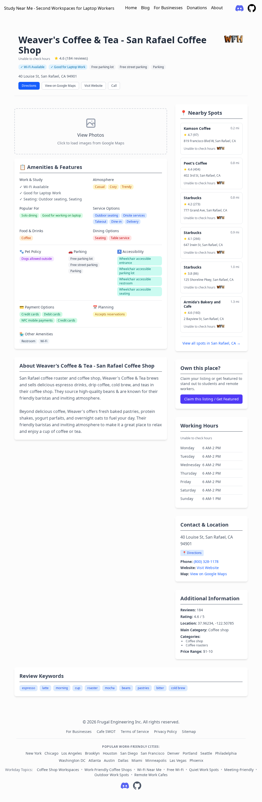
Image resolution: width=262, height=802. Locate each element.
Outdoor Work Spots (111, 774)
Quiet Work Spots (204, 769)
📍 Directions (192, 553)
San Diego (129, 753)
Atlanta (95, 760)
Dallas (123, 760)
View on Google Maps (60, 85)
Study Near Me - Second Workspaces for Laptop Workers (59, 8)
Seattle (206, 753)
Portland (190, 753)
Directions (29, 85)
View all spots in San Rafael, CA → (211, 343)
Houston (110, 753)
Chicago (51, 753)
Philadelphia (226, 753)
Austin (109, 760)
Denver (173, 753)
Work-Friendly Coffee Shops (108, 769)
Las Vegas (178, 760)
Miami (137, 760)
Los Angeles (71, 753)
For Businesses (168, 7)
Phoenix (196, 760)
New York (33, 753)
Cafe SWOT (107, 731)
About (217, 7)
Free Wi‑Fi (175, 769)
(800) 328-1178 (206, 561)
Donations (197, 7)
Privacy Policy (166, 731)
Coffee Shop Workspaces (58, 769)
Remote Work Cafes (151, 774)
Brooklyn (92, 753)
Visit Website (93, 85)
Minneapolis (156, 760)
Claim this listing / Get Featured (211, 399)
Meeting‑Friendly (239, 769)
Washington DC (72, 760)
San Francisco (152, 753)
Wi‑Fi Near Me (149, 769)
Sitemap (189, 731)
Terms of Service (135, 731)
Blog (145, 7)
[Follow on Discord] (125, 786)
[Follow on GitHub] (137, 786)
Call (114, 85)
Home (131, 7)
